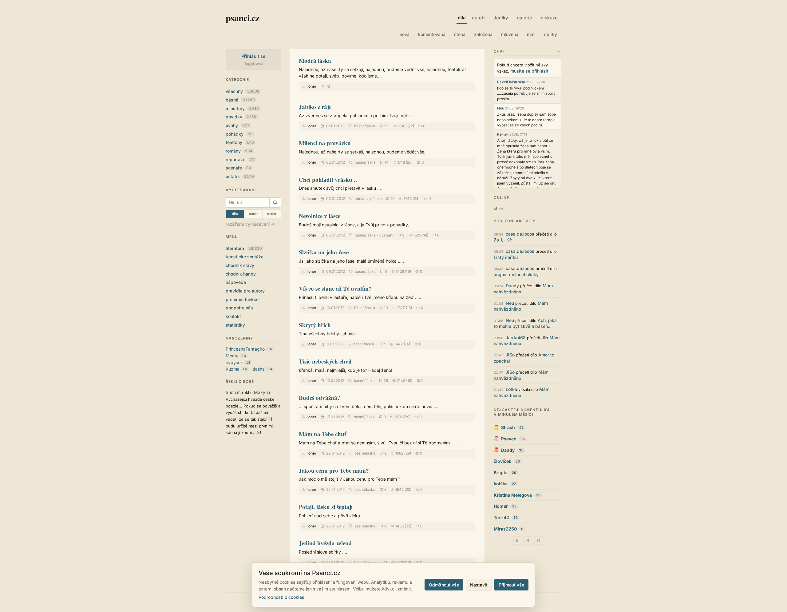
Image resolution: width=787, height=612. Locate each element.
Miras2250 (505, 528)
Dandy (512, 285)
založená (483, 34)
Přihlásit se (253, 56)
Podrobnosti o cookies (281, 597)
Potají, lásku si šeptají (326, 507)
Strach (508, 427)
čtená (459, 34)
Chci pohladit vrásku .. (328, 179)
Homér (501, 506)
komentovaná (431, 34)
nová (404, 34)
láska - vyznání (379, 235)
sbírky (550, 34)
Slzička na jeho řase (324, 252)
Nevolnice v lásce (319, 216)
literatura (244, 248)
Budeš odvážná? (319, 397)
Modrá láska (315, 60)
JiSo (510, 354)
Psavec (508, 438)
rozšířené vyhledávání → (250, 224)
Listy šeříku (506, 257)
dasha (258, 369)
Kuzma (232, 369)
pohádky (239, 134)
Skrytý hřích (315, 325)
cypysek (234, 362)
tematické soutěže (244, 256)
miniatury (242, 108)
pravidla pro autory (245, 290)
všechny (242, 91)
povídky (241, 116)
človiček (502, 461)
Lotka (511, 389)
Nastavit (479, 584)
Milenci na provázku (325, 143)
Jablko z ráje (315, 106)
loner (311, 86)
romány (239, 150)
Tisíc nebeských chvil (325, 361)
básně (240, 99)
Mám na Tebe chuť (322, 434)
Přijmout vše (511, 584)
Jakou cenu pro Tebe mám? (334, 470)
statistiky (235, 325)
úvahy (238, 125)
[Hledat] (275, 202)
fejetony (240, 142)
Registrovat (253, 63)
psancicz (242, 17)
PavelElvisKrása (511, 82)
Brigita (501, 472)
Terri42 (501, 517)
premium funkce (242, 299)
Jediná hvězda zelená (325, 543)
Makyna (262, 392)
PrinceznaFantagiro (245, 349)
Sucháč (233, 392)
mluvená (509, 34)
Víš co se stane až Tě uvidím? (335, 288)
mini (531, 34)
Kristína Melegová (513, 495)
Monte (232, 355)
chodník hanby (241, 273)
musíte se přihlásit (529, 71)
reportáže (240, 159)
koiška (501, 483)
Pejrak (502, 134)
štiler (498, 208)
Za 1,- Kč (503, 239)
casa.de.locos (520, 233)
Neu (500, 108)
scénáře (238, 167)
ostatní (240, 176)
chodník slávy (240, 265)
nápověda (236, 282)
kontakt (233, 316)
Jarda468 (516, 337)
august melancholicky (516, 274)
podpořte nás (239, 307)
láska (370, 126)
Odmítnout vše (444, 584)
